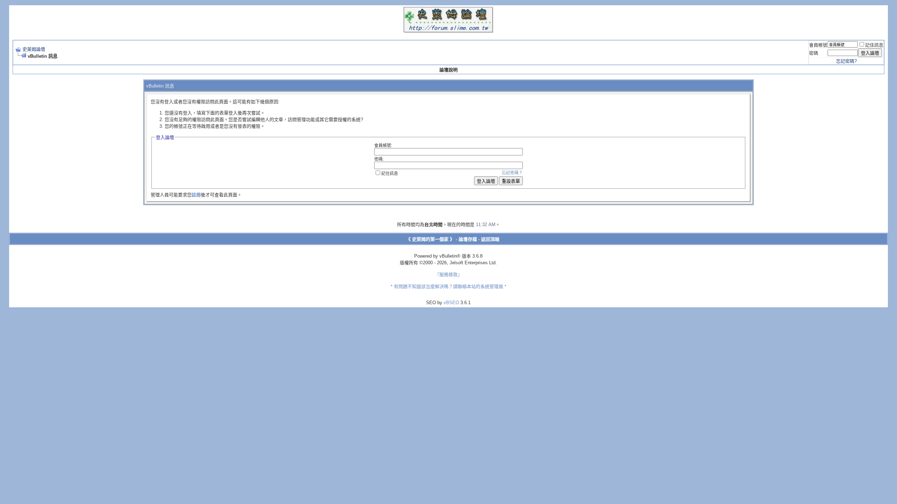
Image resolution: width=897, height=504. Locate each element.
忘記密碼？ (512, 172)
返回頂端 (490, 239)
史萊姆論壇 (33, 49)
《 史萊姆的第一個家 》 (430, 239)
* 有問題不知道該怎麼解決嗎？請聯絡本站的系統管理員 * (448, 286)
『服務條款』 (448, 274)
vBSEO (451, 302)
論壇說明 (448, 69)
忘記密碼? (846, 61)
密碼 (813, 53)
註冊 (196, 194)
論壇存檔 (468, 239)
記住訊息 (874, 45)
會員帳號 (818, 45)
